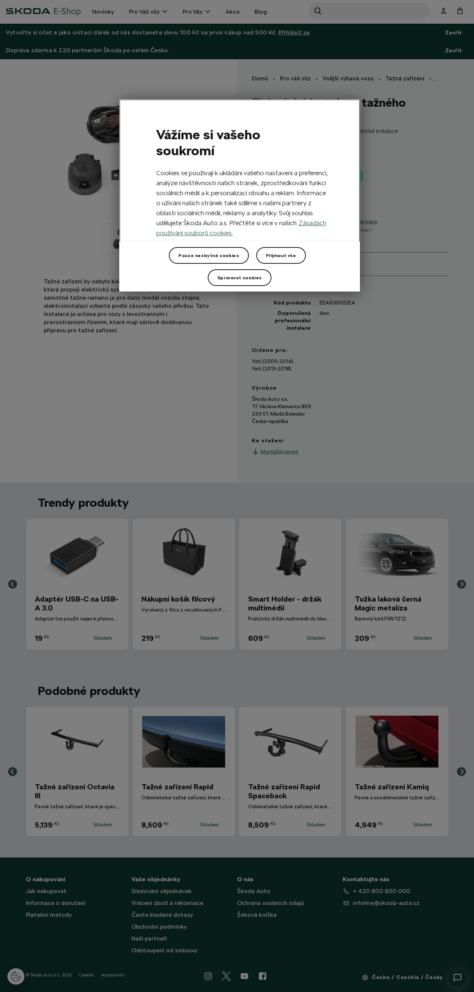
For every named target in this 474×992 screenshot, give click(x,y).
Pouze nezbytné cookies (208, 255)
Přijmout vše (281, 255)
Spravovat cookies (239, 277)
